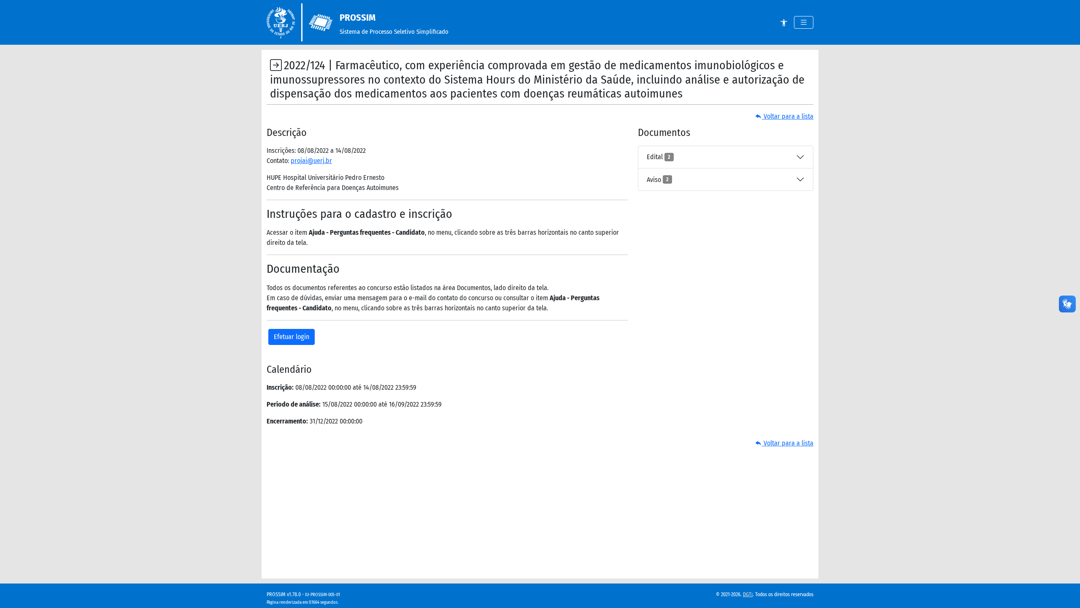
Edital (658, 157)
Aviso (658, 180)
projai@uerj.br (311, 161)
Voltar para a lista (787, 116)
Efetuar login (291, 337)
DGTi (748, 594)
